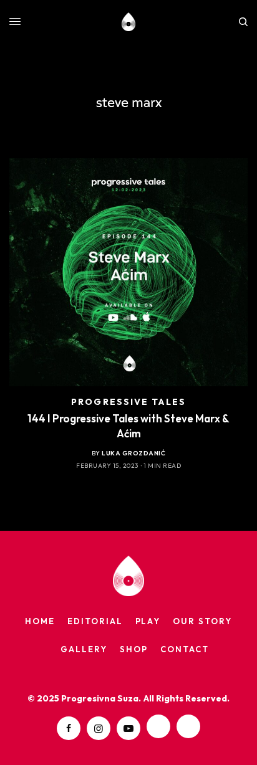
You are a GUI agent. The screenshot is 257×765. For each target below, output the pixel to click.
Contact (184, 649)
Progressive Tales (128, 401)
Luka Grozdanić (133, 453)
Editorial (95, 621)
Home (40, 621)
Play (148, 621)
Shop (134, 649)
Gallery (84, 649)
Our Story (202, 621)
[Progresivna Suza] (129, 21)
